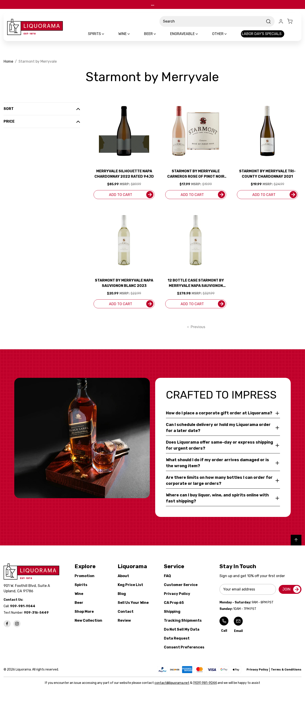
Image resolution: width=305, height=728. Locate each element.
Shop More (84, 611)
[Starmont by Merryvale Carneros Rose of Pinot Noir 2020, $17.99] (196, 131)
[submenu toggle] (106, 34)
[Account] (281, 21)
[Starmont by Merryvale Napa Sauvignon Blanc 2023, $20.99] (124, 240)
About (123, 576)
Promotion (84, 576)
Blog (122, 594)
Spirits (81, 585)
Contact (126, 611)
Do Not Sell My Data (181, 629)
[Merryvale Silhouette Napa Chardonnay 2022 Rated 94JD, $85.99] (124, 131)
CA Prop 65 (174, 602)
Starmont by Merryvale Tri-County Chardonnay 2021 (267, 174)
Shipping (172, 611)
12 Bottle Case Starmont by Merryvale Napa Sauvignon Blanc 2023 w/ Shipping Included (196, 283)
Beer (79, 602)
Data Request (177, 638)
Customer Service (181, 585)
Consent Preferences (184, 647)
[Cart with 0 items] (292, 21)
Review (124, 620)
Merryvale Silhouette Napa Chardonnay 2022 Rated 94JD (124, 174)
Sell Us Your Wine (133, 602)
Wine (79, 594)
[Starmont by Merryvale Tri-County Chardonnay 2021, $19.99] (267, 131)
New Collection (88, 620)
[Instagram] (17, 623)
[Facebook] (7, 623)
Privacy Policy (177, 594)
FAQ (167, 576)
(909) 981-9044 (205, 683)
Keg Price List (130, 585)
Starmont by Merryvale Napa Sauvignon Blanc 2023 (124, 283)
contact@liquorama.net (172, 683)
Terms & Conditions (286, 669)
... (152, 4)
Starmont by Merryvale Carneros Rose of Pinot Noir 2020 (195, 174)
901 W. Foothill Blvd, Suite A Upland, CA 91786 (28, 588)
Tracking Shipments (183, 620)
